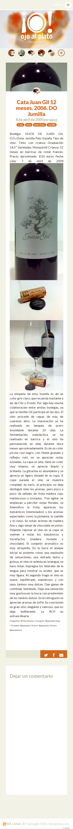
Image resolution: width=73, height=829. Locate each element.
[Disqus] (36, 736)
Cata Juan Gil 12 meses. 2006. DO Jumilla (36, 108)
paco (53, 119)
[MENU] (68, 5)
